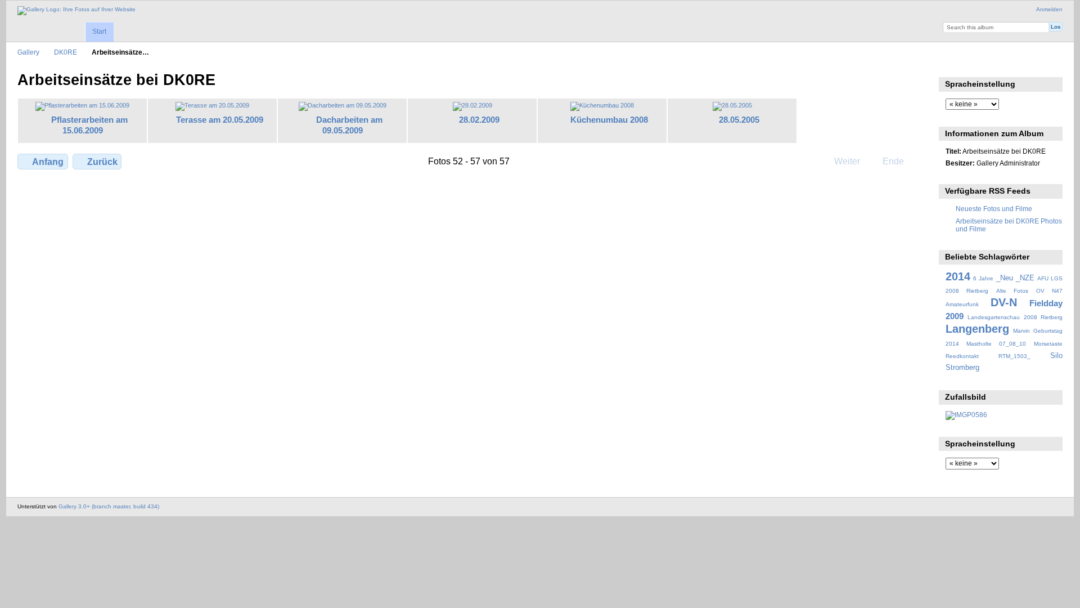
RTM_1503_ (1014, 356)
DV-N (1004, 302)
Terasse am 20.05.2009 (219, 119)
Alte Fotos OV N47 (1029, 291)
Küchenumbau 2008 (609, 119)
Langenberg (977, 329)
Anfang (48, 162)
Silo (1056, 356)
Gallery (28, 52)
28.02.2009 (479, 119)
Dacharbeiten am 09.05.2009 (349, 125)
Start (99, 31)
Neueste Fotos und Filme (994, 208)
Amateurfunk (962, 304)
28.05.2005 (739, 119)
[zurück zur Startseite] (76, 10)
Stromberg (962, 368)
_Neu (1004, 278)
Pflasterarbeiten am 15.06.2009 (89, 125)
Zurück (102, 162)
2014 (958, 276)
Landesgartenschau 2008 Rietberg (1015, 317)
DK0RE (65, 52)
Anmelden (1049, 9)
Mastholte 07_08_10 (996, 344)
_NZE (1025, 278)
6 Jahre (983, 278)
